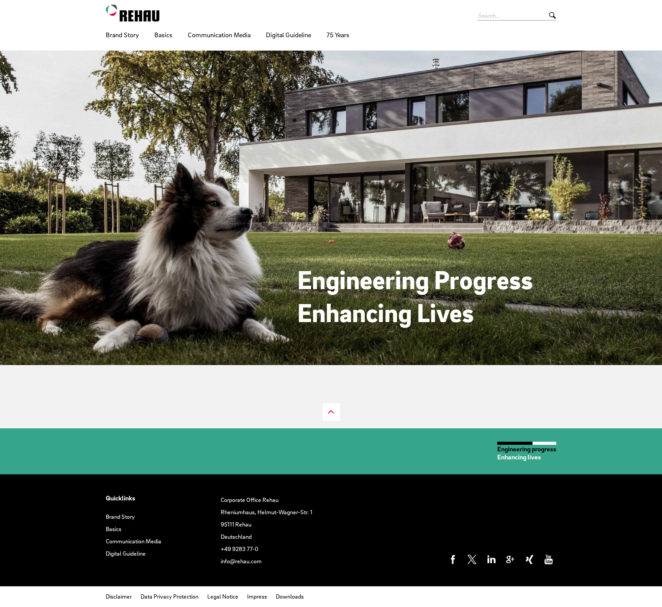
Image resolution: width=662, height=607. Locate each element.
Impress (257, 596)
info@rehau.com (241, 561)
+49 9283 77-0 (240, 549)
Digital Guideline (288, 35)
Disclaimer (119, 596)
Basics (163, 35)
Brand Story (122, 35)
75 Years (337, 35)
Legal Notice (222, 596)
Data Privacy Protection (169, 596)
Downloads (290, 596)
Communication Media (219, 35)
